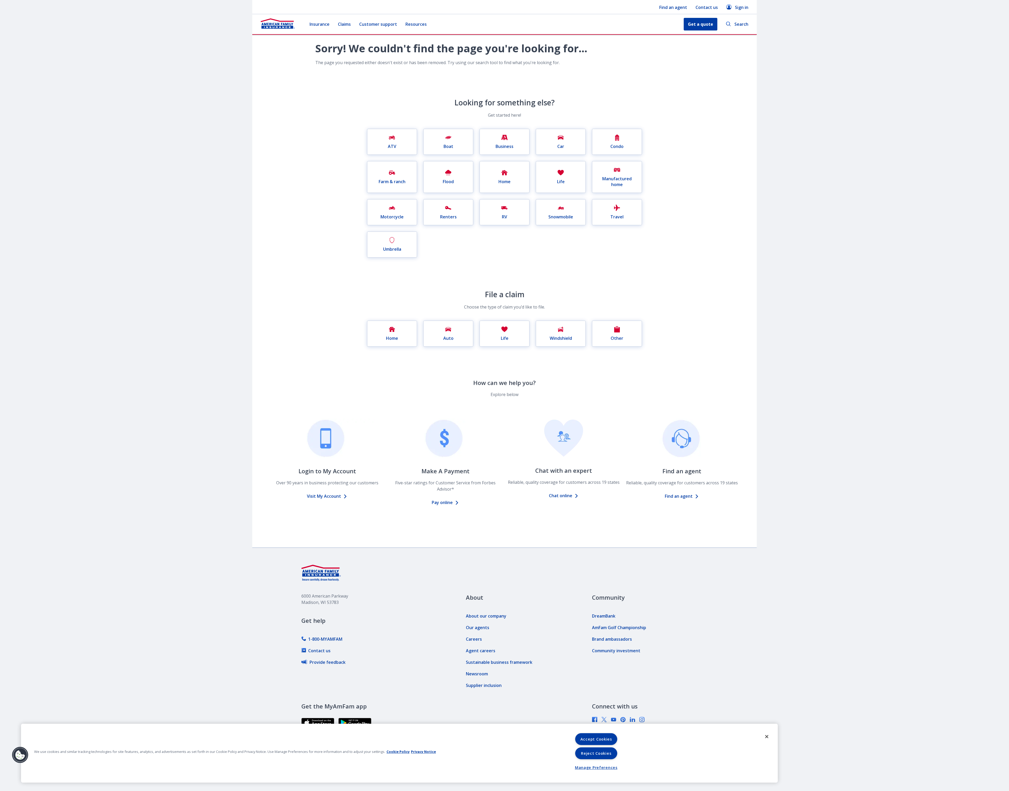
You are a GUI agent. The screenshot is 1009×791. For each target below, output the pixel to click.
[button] (20, 755)
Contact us (707, 7)
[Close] (767, 736)
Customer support (378, 24)
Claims (344, 24)
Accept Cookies (596, 739)
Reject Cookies (596, 753)
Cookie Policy (398, 751)
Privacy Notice (423, 751)
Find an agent (673, 7)
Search (741, 24)
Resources (416, 24)
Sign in (741, 7)
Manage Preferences (596, 767)
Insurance (320, 24)
